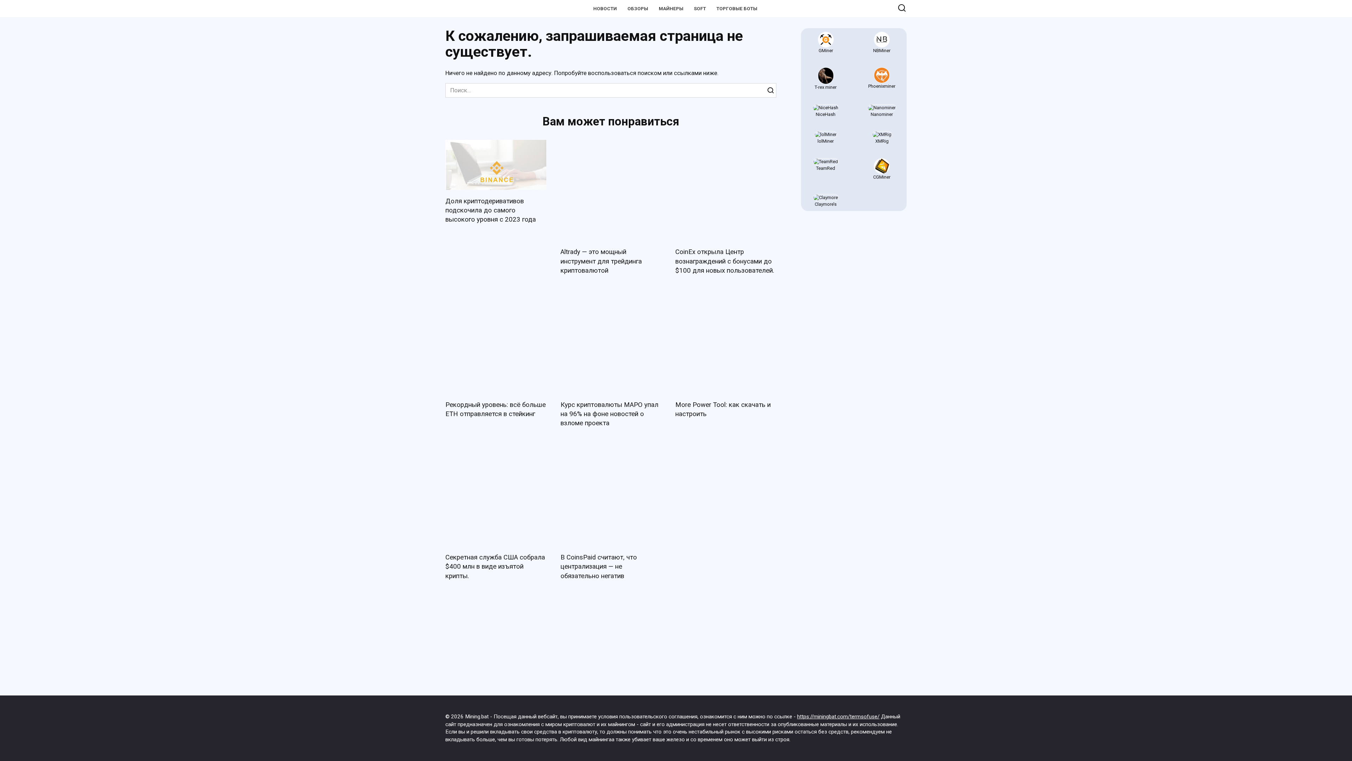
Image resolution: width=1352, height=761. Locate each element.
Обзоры (637, 8)
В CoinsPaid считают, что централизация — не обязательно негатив (599, 566)
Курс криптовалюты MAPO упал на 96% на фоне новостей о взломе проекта (609, 414)
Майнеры (671, 8)
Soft (700, 8)
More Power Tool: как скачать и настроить (723, 409)
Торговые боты (736, 8)
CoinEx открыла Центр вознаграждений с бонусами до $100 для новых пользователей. (724, 261)
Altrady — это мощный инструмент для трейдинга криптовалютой (601, 261)
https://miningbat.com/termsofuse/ (838, 716)
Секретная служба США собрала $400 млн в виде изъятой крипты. (495, 566)
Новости (605, 8)
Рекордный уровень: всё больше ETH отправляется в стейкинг (495, 409)
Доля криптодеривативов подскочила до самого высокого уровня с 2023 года (490, 210)
